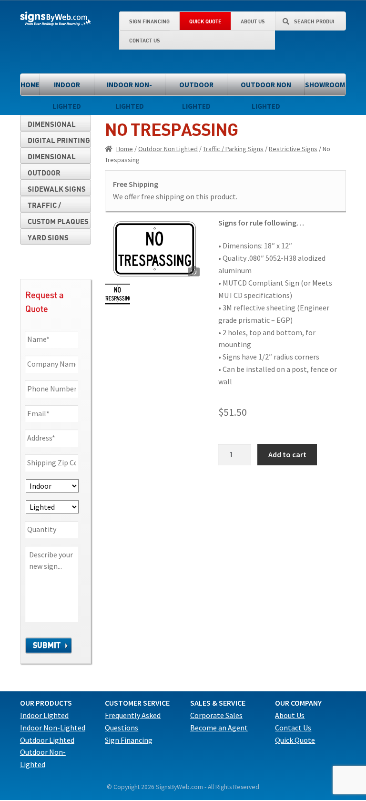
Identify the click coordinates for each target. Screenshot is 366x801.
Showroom (325, 84)
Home (30, 84)
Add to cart (287, 454)
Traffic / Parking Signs (233, 148)
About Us (253, 21)
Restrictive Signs (293, 148)
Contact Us (144, 40)
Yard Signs (48, 237)
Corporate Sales (216, 715)
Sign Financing (149, 21)
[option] (154, 249)
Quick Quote (205, 21)
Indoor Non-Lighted (129, 87)
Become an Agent (219, 727)
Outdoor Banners (44, 174)
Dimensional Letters (52, 125)
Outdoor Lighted (196, 87)
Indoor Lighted (66, 87)
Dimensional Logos (52, 158)
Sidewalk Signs (57, 189)
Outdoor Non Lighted (266, 87)
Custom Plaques (58, 221)
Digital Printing (59, 140)
